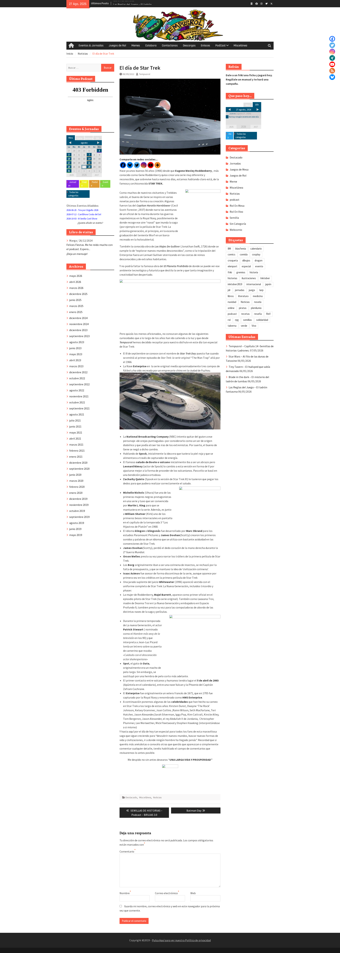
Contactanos (170, 45)
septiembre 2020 (79, 468)
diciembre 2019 (78, 499)
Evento (105, 184)
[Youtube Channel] (332, 64)
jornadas (239, 290)
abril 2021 (75, 438)
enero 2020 (76, 492)
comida (244, 254)
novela (257, 302)
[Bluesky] (332, 77)
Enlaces (205, 45)
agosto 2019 (76, 523)
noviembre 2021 (79, 396)
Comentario (127, 851)
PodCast (220, 45)
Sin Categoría (238, 223)
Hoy (229, 135)
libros (231, 296)
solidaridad (262, 320)
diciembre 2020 (78, 462)
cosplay (256, 254)
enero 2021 (76, 456)
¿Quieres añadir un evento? (90, 222)
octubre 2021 (77, 402)
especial (246, 266)
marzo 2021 (76, 444)
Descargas (189, 45)
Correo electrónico (166, 893)
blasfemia (240, 248)
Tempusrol (144, 74)
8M (229, 248)
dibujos (246, 260)
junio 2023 (75, 348)
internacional (253, 284)
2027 (256, 126)
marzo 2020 (76, 480)
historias (232, 278)
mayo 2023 (75, 354)
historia (254, 272)
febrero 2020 (77, 486)
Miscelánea (240, 45)
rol (229, 320)
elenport (232, 266)
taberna (232, 325)
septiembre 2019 (79, 517)
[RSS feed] (332, 71)
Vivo (254, 325)
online (231, 308)
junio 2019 (75, 529)
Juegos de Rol (117, 45)
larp (261, 290)
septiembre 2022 (79, 384)
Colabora (151, 45)
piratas (242, 308)
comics (231, 254)
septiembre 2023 (79, 336)
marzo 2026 (76, 288)
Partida (94, 184)
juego (252, 290)
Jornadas (235, 163)
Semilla (234, 217)
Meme (233, 181)
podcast (234, 199)
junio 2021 (75, 426)
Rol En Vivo (236, 211)
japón (268, 284)
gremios (240, 272)
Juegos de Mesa (239, 169)
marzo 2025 (76, 306)
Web (193, 893)
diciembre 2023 (78, 330)
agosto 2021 (76, 414)
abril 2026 (75, 282)
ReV (268, 313)
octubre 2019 (77, 511)
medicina (258, 296)
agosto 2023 (76, 342)
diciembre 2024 (78, 318)
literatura (243, 296)
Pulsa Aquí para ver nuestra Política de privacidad (181, 940)
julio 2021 (75, 420)
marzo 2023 (76, 366)
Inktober (265, 278)
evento (259, 266)
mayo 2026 (75, 276)
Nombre (125, 893)
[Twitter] (332, 45)
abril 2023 (75, 360)
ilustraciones (249, 278)
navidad (232, 302)
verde (244, 325)
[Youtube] (151, 165)
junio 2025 (75, 300)
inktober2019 (235, 284)
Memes (135, 45)
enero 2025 (76, 312)
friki (230, 272)
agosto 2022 (76, 390)
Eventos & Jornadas (91, 45)
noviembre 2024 (79, 324)
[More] (157, 165)
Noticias (157, 797)
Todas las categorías (241, 135)
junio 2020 (75, 474)
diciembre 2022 (78, 372)
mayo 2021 (75, 432)
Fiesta (84, 184)
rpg (237, 320)
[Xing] (332, 58)
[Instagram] (332, 51)
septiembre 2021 (79, 408)
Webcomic (236, 229)
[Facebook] (332, 39)
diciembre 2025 (78, 294)
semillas (247, 320)
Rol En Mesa (237, 205)
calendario (256, 248)
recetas (245, 313)
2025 (231, 126)
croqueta (233, 260)
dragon (258, 260)
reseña (258, 313)
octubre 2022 (77, 378)
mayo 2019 (75, 535)
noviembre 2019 (79, 505)
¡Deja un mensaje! (76, 254)
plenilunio (256, 308)
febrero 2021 (77, 450)
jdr (229, 290)
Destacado (131, 797)
